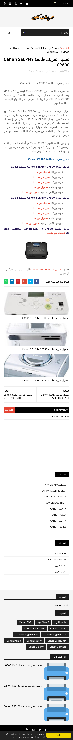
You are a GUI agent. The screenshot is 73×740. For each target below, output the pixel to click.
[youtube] (16, 3)
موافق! (58, 735)
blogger (9, 410)
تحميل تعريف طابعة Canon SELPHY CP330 (45, 380)
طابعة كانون (53, 48)
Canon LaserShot (56, 502)
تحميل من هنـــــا (40, 172)
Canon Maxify (58, 508)
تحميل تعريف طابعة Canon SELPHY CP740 (45, 349)
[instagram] (10, 3)
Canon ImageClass (55, 484)
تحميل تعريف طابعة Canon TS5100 (23, 706)
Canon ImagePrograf (54, 490)
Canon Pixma (58, 514)
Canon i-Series (58, 526)
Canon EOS (60, 553)
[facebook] (27, 3)
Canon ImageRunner (54, 496)
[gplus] (5, 3)
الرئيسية (65, 48)
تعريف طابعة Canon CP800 (46, 269)
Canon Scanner (57, 559)
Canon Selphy (38, 48)
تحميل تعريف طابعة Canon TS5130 (23, 685)
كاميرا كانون (60, 571)
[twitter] (21, 3)
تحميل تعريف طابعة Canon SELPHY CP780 (45, 318)
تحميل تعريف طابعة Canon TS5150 (23, 665)
